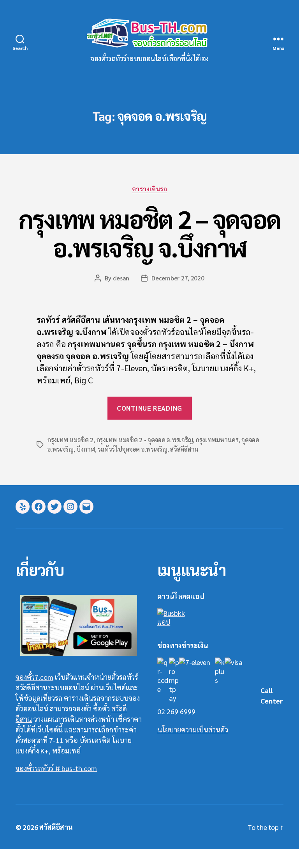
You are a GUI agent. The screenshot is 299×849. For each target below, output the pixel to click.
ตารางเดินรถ (149, 188)
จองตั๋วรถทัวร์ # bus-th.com (56, 768)
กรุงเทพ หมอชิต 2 (70, 440)
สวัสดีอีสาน (184, 449)
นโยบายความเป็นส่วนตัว (192, 729)
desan (121, 278)
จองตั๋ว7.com (34, 676)
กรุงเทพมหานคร (217, 440)
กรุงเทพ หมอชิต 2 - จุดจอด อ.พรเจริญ (145, 440)
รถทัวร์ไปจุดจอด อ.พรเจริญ (132, 449)
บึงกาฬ (85, 449)
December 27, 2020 (177, 278)
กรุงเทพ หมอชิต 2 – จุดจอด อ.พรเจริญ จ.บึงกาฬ (149, 232)
